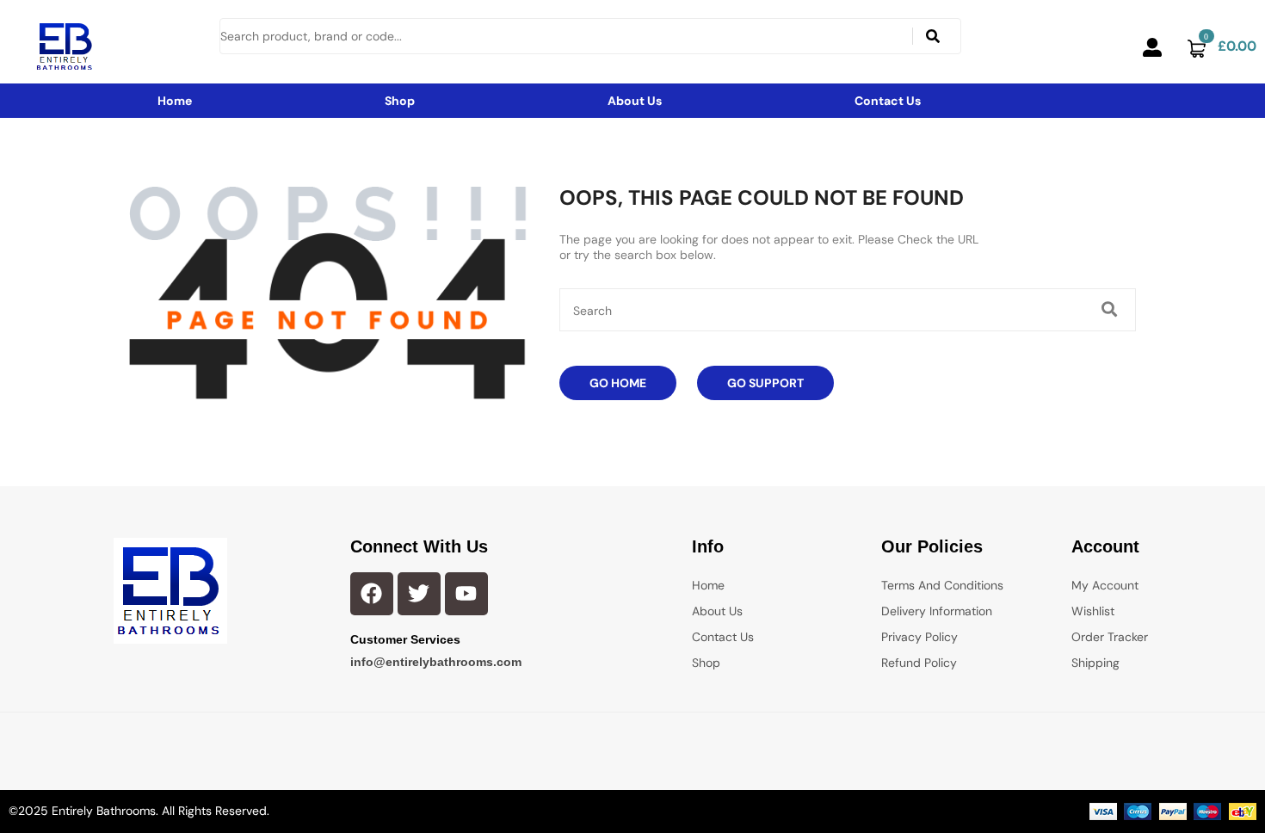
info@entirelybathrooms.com (435, 662)
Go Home (617, 383)
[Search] (932, 36)
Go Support (765, 383)
